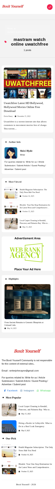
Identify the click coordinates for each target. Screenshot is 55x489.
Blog (10, 288)
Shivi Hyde (26, 150)
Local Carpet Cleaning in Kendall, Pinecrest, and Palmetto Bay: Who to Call (34, 223)
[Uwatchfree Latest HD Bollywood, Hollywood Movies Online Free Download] (27, 83)
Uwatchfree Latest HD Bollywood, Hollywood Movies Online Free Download (23, 106)
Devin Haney (8, 116)
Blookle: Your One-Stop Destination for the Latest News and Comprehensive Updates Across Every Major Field (35, 207)
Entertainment (13, 72)
